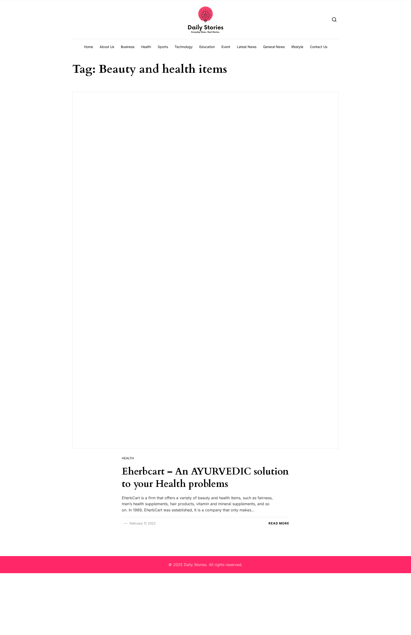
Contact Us (318, 47)
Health (146, 47)
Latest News (246, 47)
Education (207, 47)
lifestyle (297, 47)
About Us (107, 47)
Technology (184, 47)
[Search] (334, 19)
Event (225, 47)
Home (88, 47)
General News (274, 47)
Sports (163, 47)
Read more (279, 523)
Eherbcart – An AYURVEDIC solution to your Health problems (205, 477)
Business (127, 47)
